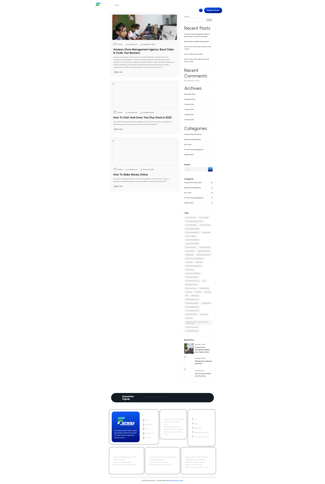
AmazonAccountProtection (194, 221)
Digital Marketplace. (204, 251)
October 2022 (189, 120)
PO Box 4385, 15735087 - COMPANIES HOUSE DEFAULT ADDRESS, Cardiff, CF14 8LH (197, 459)
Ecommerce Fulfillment (193, 273)
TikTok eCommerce (192, 327)
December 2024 (189, 99)
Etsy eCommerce (191, 288)
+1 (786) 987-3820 (124, 462)
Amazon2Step (203, 217)
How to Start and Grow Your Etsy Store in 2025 (142, 117)
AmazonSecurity (191, 247)
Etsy (204, 281)
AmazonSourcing (204, 247)
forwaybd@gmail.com (172, 427)
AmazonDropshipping (192, 228)
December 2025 (189, 94)
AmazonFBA (206, 232)
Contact (163, 10)
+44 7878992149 (196, 465)
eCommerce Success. (192, 281)
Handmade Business (192, 303)
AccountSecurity (191, 217)
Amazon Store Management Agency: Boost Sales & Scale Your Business (197, 35)
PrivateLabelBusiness (192, 307)
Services (143, 10)
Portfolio (154, 10)
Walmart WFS (189, 155)
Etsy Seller (189, 292)
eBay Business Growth (203, 255)
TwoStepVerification (192, 331)
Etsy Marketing (204, 288)
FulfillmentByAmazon (192, 299)
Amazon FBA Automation (193, 134)
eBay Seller (189, 262)
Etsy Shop (198, 292)
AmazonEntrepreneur (192, 232)
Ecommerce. (189, 269)
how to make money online (130, 174)
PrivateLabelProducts (192, 310)
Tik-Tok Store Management (193, 149)
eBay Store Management (193, 266)
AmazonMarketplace (192, 240)
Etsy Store (187, 144)
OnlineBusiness (206, 303)
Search (186, 17)
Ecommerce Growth (192, 277)
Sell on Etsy (189, 318)
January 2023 (189, 114)
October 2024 (189, 104)
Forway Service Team (176, 480)
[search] (210, 169)
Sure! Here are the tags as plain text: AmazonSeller (197, 322)
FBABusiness (195, 296)
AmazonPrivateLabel (192, 243)
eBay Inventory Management (195, 258)
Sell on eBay (204, 314)
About (133, 10)
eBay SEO (199, 262)
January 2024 (189, 109)
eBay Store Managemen (192, 139)
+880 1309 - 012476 (176, 429)
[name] (101, 5)
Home (125, 10)
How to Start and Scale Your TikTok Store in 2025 (196, 60)
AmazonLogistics (191, 236)
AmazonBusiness (205, 225)
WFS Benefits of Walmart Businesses (196, 41)
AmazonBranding (191, 225)
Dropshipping (189, 255)
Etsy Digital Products (192, 284)
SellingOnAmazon (191, 314)
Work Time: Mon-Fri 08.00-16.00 (124, 465)
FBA (187, 296)
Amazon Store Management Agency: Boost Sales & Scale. (202, 349)
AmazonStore (190, 251)
